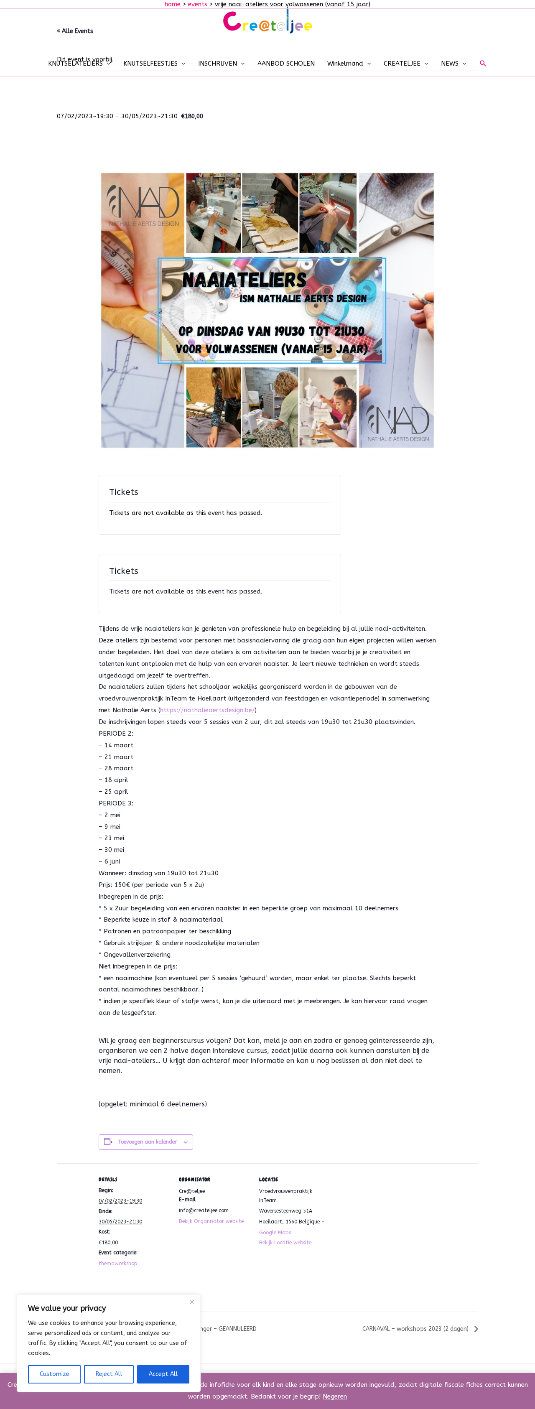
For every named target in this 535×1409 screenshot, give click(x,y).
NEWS (450, 63)
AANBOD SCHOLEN (286, 63)
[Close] (192, 1302)
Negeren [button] (335, 1396)
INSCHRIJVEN (217, 63)
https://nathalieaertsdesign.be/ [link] (207, 710)
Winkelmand (345, 63)
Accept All (163, 1374)
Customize (54, 1374)
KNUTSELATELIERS (75, 63)
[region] (109, 1343)
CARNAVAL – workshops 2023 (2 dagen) (416, 1329)
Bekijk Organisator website (211, 1221)
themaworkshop (118, 1263)
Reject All (109, 1374)
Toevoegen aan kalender (147, 1142)
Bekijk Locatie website (285, 1243)
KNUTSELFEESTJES (150, 63)
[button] (483, 63)
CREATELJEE (402, 63)
